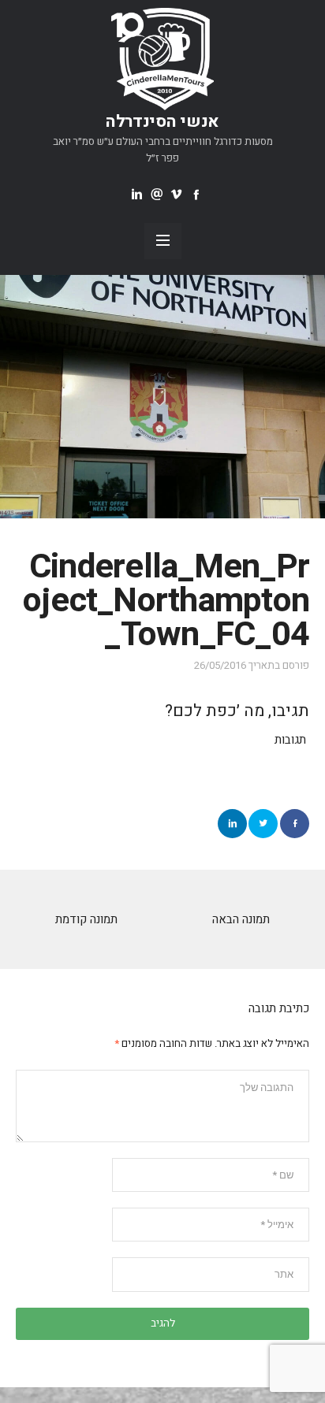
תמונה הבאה (241, 919)
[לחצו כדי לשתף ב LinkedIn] (232, 823)
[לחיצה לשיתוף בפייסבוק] (294, 823)
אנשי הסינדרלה (162, 121)
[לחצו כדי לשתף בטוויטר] (263, 823)
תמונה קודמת (86, 919)
